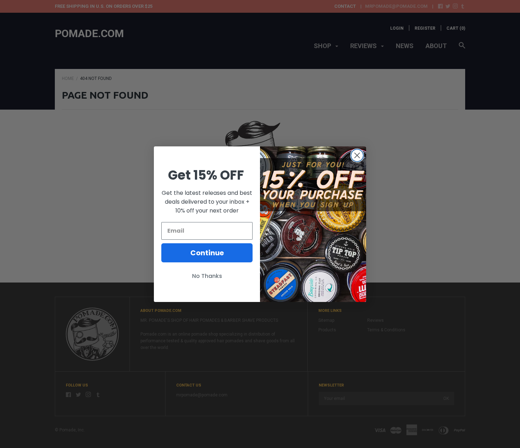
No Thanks (207, 276)
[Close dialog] (357, 155)
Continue (207, 253)
